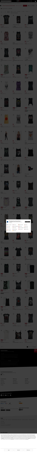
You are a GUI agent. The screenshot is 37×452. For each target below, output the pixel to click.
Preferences (28, 450)
